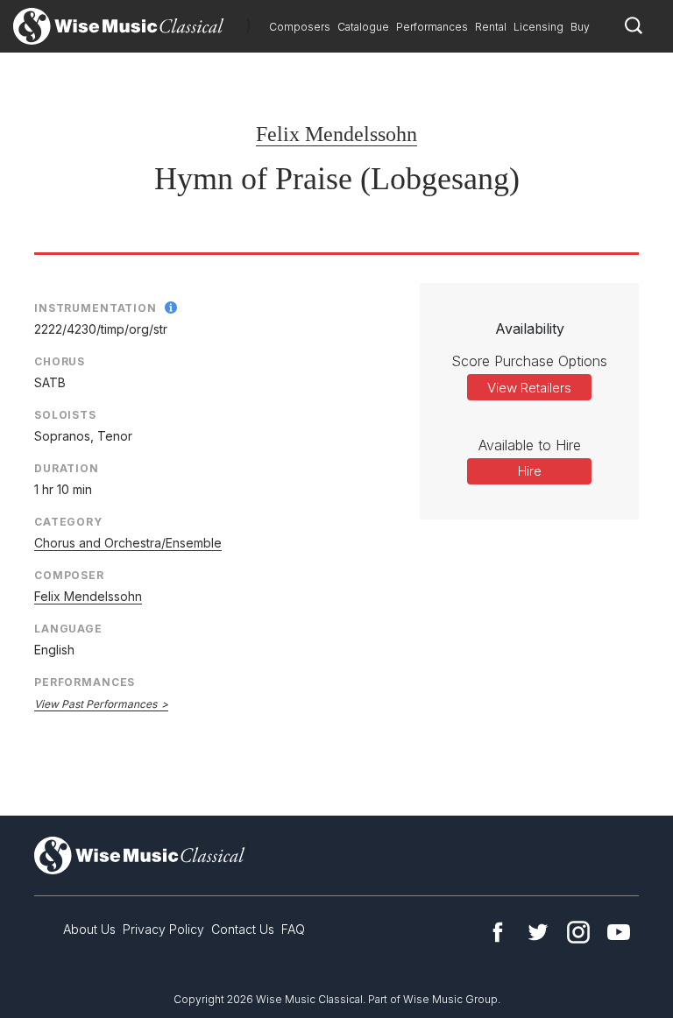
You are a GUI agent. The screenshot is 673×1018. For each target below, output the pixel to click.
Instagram (578, 932)
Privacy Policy (163, 929)
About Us (89, 929)
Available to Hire (529, 445)
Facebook (497, 932)
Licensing (538, 26)
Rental (491, 26)
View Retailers (529, 387)
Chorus (59, 361)
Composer (69, 575)
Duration (66, 468)
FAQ (293, 929)
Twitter (538, 932)
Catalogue (363, 26)
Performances (432, 26)
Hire (530, 471)
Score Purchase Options (529, 361)
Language (68, 628)
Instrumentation (95, 308)
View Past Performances (95, 703)
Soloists (65, 414)
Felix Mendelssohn (336, 134)
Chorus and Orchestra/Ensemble (128, 542)
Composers (299, 26)
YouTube (618, 932)
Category (68, 521)
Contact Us (242, 929)
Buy (580, 26)
